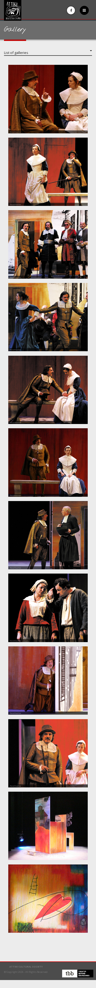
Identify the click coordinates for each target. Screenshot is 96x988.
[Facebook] (70, 10)
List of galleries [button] (16, 52)
